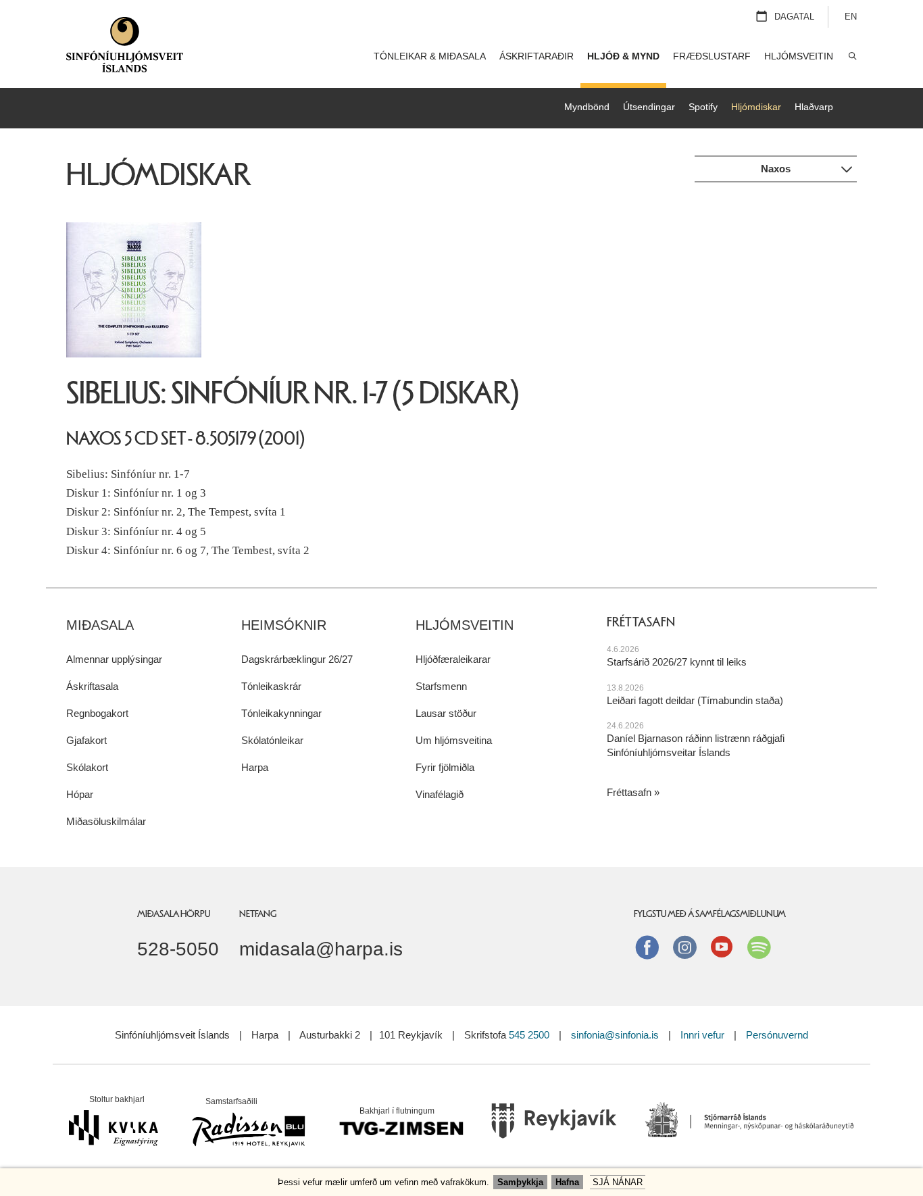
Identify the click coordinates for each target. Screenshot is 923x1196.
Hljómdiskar (756, 106)
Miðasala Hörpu (173, 913)
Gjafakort (86, 740)
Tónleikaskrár (271, 686)
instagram (684, 946)
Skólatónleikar (272, 740)
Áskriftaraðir (536, 56)
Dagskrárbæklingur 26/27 (297, 659)
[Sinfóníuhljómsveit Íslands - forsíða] (124, 49)
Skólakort (87, 767)
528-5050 (178, 949)
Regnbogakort (97, 713)
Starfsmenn (441, 686)
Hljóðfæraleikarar (453, 659)
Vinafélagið (440, 794)
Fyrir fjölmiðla (445, 767)
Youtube (721, 946)
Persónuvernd (777, 1035)
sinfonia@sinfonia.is (615, 1035)
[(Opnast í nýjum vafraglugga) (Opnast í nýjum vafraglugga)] (554, 1125)
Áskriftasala (92, 686)
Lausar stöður (446, 713)
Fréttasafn (629, 792)
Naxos (776, 168)
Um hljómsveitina (454, 740)
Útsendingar (649, 106)
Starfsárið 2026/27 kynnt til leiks (677, 662)
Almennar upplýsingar (114, 659)
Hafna (567, 1182)
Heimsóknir (283, 625)
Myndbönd (586, 106)
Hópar (79, 794)
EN (851, 16)
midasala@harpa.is (321, 949)
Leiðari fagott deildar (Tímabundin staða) (695, 700)
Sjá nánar (618, 1182)
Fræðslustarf (712, 56)
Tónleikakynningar (281, 713)
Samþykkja (520, 1182)
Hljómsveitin (465, 625)
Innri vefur (703, 1035)
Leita (852, 56)
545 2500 (529, 1035)
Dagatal (794, 16)
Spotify (703, 106)
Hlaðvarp (814, 106)
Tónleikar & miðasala (430, 56)
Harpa (254, 767)
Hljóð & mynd (623, 56)
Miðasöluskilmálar (106, 821)
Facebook (647, 946)
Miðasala (100, 625)
